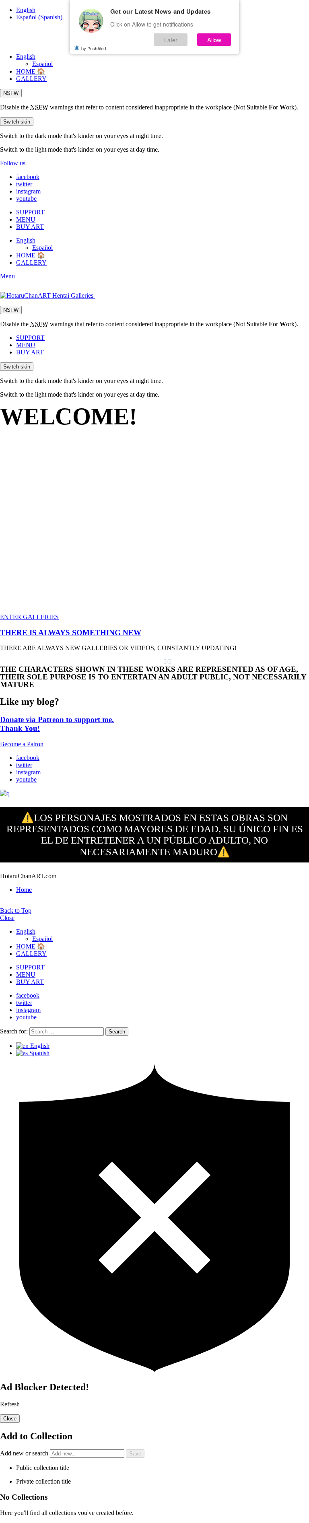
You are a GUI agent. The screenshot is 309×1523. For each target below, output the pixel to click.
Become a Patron (21, 744)
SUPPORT (30, 212)
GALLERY (31, 78)
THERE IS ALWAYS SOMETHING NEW (70, 632)
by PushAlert (93, 48)
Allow (214, 39)
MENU (25, 219)
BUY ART (30, 226)
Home (24, 889)
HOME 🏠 (30, 71)
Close (7, 917)
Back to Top (15, 910)
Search (117, 1032)
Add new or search (25, 1453)
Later (170, 39)
